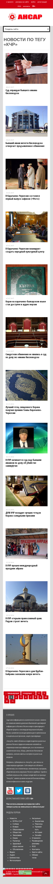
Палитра (16, 841)
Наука (15, 838)
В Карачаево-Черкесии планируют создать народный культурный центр (25, 250)
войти (33, 2)
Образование (18, 830)
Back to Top (45, 873)
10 (46, 697)
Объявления (18, 849)
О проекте (36, 838)
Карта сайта (37, 852)
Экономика (17, 835)
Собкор (16, 824)
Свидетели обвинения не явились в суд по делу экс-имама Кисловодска (26, 356)
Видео (12, 852)
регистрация (42, 2)
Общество (17, 832)
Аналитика (39, 821)
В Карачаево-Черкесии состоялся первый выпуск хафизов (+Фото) (23, 197)
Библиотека (15, 858)
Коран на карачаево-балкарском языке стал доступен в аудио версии (26, 303)
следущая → (28, 693)
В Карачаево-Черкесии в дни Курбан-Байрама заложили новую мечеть (25, 673)
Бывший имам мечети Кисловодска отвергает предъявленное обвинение (25, 144)
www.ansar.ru (26, 807)
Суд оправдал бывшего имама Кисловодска (21, 92)
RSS (19, 6)
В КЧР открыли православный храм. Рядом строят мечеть (24, 620)
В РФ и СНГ (17, 821)
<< (39, 693)
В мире (16, 827)
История (38, 832)
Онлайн (38, 835)
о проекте (9, 2)
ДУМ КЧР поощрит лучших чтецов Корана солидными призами (23, 514)
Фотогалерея (15, 861)
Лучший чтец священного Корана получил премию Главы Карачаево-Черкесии (24, 410)
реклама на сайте (22, 2)
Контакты (36, 849)
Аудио (12, 855)
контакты (26, 6)
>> (13, 701)
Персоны (39, 824)
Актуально (36, 818)
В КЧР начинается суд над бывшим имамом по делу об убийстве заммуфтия (23, 462)
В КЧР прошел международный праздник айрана (21, 567)
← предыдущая (12, 693)
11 (7, 701)
